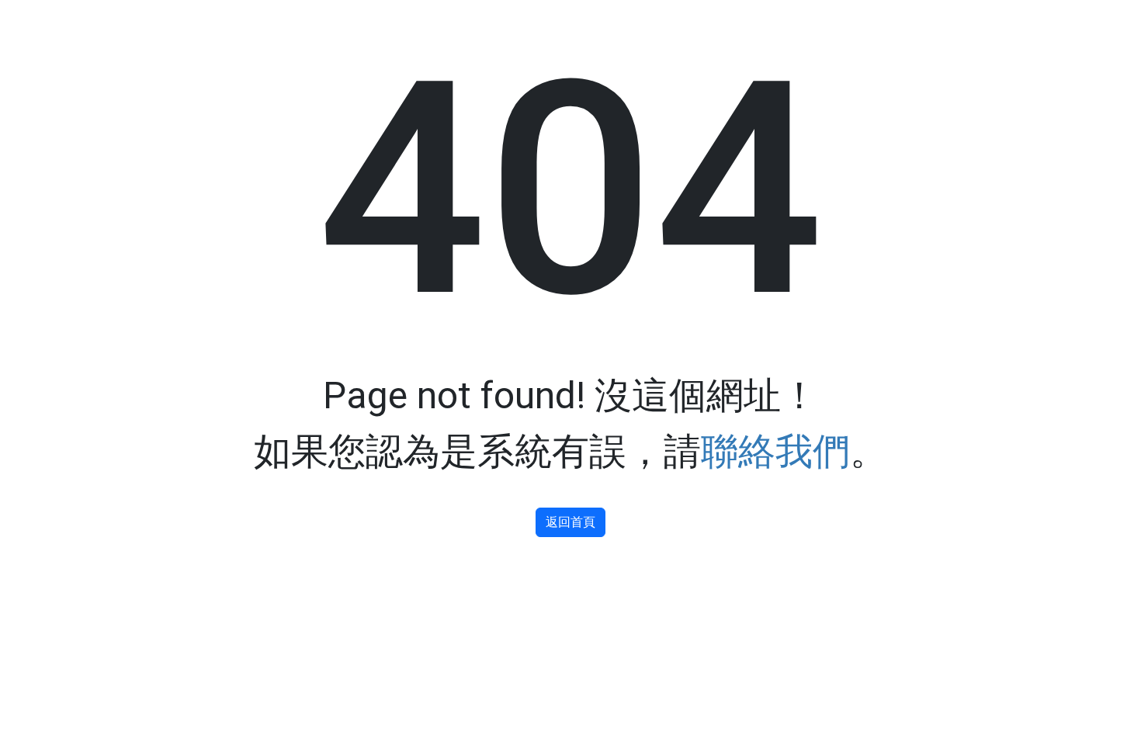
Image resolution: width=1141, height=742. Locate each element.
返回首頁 (570, 522)
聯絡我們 (775, 451)
